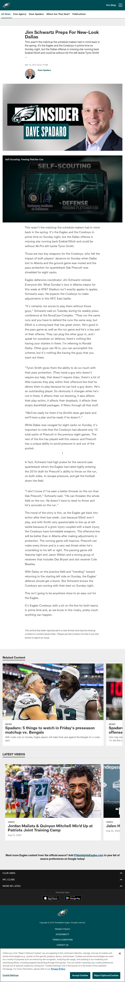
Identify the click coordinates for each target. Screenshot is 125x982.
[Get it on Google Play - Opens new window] (73, 900)
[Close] (119, 953)
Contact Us (62, 945)
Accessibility (62, 934)
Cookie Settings (11, 975)
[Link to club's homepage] (6, 3)
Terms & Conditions (62, 939)
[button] (62, 189)
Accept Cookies (80, 975)
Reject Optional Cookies (106, 975)
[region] (62, 965)
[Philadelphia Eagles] (62, 913)
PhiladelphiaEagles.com (88, 855)
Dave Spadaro (44, 70)
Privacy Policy (62, 929)
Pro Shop (111, 5)
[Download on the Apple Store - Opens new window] (50, 898)
